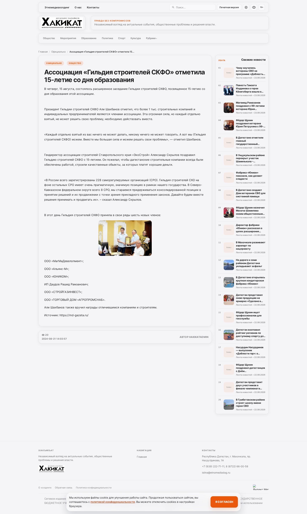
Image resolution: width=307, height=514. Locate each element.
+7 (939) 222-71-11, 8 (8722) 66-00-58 (225, 466)
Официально (58, 51)
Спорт (121, 38)
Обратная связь (63, 487)
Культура (136, 38)
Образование (88, 38)
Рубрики (151, 38)
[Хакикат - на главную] (61, 23)
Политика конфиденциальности (94, 487)
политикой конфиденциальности (112, 502)
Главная (43, 51)
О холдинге (44, 487)
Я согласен (224, 502)
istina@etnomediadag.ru (216, 472)
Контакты (93, 7)
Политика (107, 38)
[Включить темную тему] (246, 7)
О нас (78, 7)
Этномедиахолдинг (57, 7)
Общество (49, 38)
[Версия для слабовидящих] (254, 7)
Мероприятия (68, 38)
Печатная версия (229, 7)
